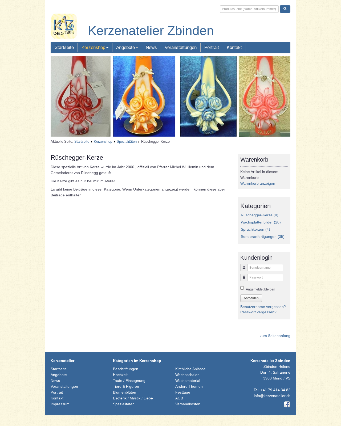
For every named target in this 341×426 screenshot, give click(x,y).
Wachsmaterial (187, 380)
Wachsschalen (187, 375)
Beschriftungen (125, 369)
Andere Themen (189, 386)
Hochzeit (120, 375)
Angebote (125, 47)
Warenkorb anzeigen (257, 183)
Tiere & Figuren (126, 386)
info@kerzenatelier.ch (272, 396)
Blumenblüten (124, 392)
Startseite (64, 47)
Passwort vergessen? (258, 312)
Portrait (211, 47)
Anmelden (251, 298)
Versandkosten (187, 404)
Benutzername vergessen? (263, 307)
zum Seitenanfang (275, 336)
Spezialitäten (127, 142)
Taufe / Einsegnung (129, 380)
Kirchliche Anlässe (190, 369)
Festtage (182, 392)
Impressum (60, 404)
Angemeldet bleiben (260, 289)
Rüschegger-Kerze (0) (259, 215)
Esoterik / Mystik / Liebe (133, 398)
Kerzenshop (93, 47)
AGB (179, 398)
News (151, 47)
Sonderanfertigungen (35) (263, 236)
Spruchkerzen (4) (255, 229)
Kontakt (234, 47)
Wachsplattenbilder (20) (261, 222)
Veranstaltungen (181, 47)
